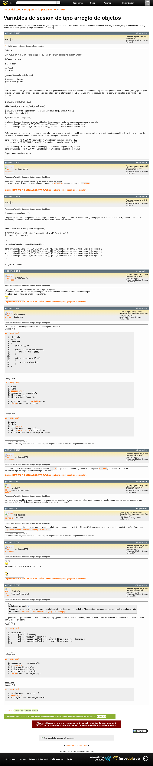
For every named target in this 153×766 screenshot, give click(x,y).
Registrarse (78, 3)
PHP (62, 9)
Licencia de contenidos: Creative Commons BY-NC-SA (145, 758)
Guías (92, 3)
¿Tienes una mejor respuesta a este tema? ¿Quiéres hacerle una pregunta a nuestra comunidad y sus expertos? (55, 716)
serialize (53, 468)
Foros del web (7, 3)
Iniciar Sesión (128, 3)
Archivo (22, 759)
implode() (58, 183)
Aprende (107, 3)
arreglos (35, 710)
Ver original (12, 333)
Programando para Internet (40, 9)
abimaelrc (20, 314)
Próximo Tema (82, 745)
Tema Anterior (71, 745)
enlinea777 (21, 169)
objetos (16, 710)
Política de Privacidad (38, 759)
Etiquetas (8, 710)
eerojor (9, 39)
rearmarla (103, 468)
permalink (143, 33)
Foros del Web (12, 9)
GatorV (16, 487)
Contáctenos (11, 759)
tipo (22, 710)
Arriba (69, 759)
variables (28, 710)
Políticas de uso (57, 759)
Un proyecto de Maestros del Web (101, 758)
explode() (85, 183)
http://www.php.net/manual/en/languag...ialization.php (28, 529)
